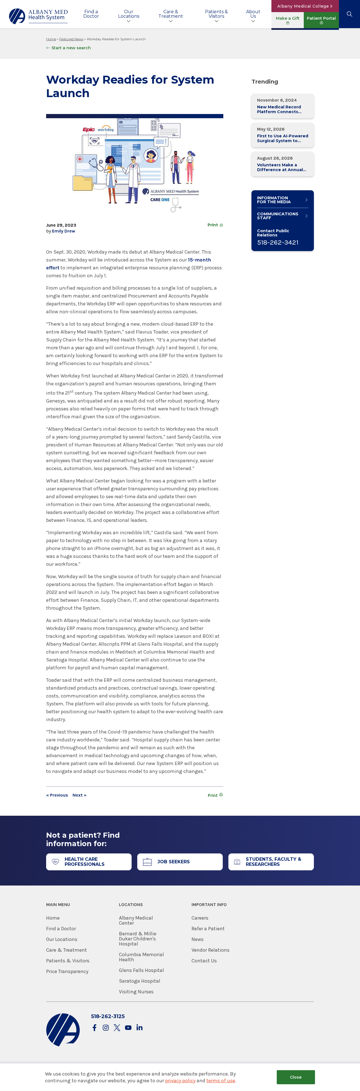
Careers (200, 917)
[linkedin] (139, 1028)
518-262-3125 (108, 1016)
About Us (253, 14)
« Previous (57, 795)
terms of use (220, 1080)
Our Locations (128, 14)
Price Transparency (67, 971)
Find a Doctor (91, 14)
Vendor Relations (211, 950)
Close (296, 1077)
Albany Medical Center (136, 920)
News (198, 939)
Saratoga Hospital (139, 980)
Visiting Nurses (136, 991)
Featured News (71, 39)
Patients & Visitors (216, 14)
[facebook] (94, 1028)
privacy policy (180, 1080)
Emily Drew (63, 231)
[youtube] (128, 1028)
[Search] (349, 14)
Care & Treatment (170, 14)
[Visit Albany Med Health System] (63, 1045)
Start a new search (71, 47)
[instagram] (105, 1028)
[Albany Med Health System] (38, 16)
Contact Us (204, 960)
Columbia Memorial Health (141, 957)
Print (213, 224)
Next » (80, 795)
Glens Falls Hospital (141, 970)
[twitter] (117, 1028)
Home (51, 39)
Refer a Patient (208, 928)
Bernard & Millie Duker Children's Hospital (137, 938)
